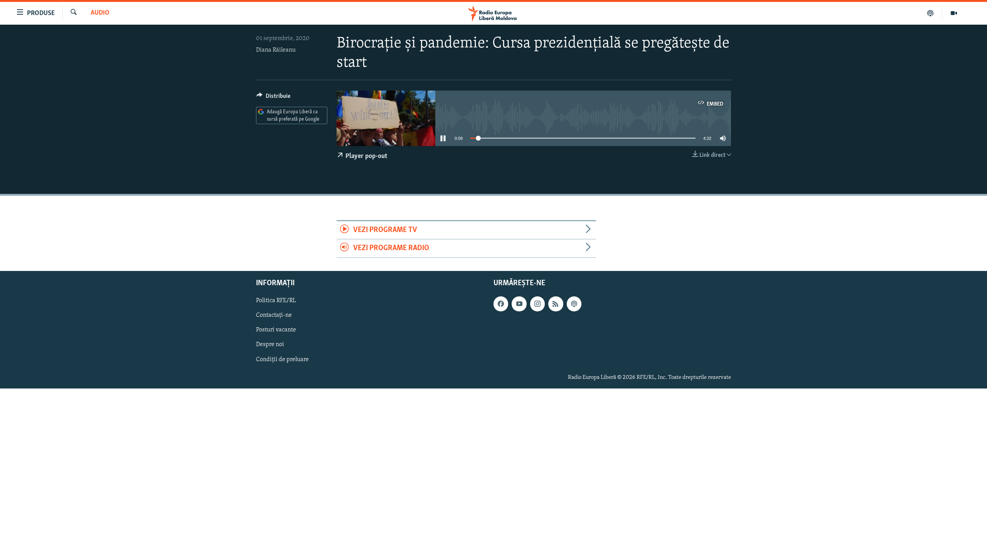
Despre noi (270, 344)
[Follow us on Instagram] (537, 303)
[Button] (273, 98)
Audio (100, 13)
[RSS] (555, 303)
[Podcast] (930, 13)
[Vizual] (953, 13)
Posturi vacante (276, 330)
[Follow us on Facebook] (501, 303)
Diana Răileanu (276, 50)
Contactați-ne (274, 315)
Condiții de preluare (282, 359)
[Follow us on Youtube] (519, 303)
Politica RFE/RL (276, 301)
